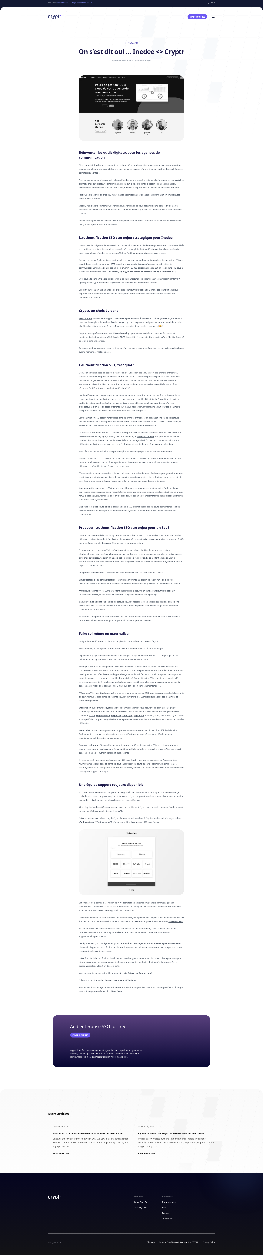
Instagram (119, 980)
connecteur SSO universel (113, 333)
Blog (164, 1207)
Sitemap (151, 1242)
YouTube (131, 980)
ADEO (82, 495)
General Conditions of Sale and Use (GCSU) (178, 1242)
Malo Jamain (85, 318)
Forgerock (116, 715)
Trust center (167, 1218)
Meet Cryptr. (117, 991)
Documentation (169, 1202)
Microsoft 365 (175, 921)
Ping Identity (103, 715)
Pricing (165, 1213)
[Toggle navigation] (213, 17)
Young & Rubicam (162, 271)
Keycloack (139, 715)
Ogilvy (122, 271)
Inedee (97, 165)
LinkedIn (99, 980)
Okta (92, 715)
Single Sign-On (141, 1202)
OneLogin (127, 715)
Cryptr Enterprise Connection (135, 973)
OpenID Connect (145, 436)
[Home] (54, 17)
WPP (113, 264)
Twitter (108, 980)
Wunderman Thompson (139, 271)
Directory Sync (140, 1207)
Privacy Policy (209, 1242)
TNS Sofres (113, 271)
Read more (58, 1153)
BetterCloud (116, 376)
